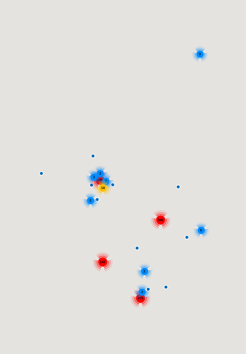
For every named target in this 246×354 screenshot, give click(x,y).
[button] (178, 187)
